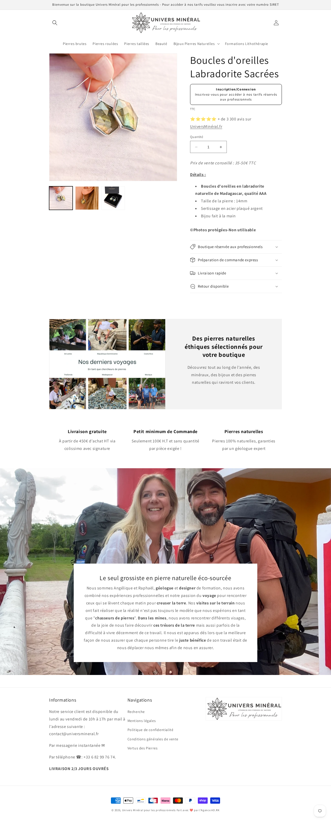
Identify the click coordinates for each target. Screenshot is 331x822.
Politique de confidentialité (150, 729)
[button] (55, 22)
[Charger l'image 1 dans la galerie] (61, 198)
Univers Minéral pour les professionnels (149, 810)
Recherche (136, 711)
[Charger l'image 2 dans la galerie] (87, 198)
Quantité (196, 137)
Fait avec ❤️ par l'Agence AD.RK (198, 810)
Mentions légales (141, 720)
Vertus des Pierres (142, 748)
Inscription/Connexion (236, 89)
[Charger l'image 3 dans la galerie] (113, 198)
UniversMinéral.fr (206, 126)
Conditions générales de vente (152, 739)
